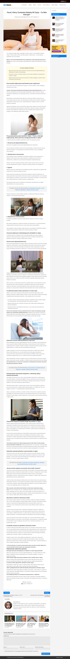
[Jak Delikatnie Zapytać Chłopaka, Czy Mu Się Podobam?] (53, 35)
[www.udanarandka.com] (58, 52)
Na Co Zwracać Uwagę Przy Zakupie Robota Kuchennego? (59, 24)
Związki (35, 17)
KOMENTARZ (6, 635)
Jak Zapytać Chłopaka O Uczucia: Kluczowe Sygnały (59, 40)
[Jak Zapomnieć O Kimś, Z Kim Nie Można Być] (32, 618)
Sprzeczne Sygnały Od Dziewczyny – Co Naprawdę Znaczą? (44, 624)
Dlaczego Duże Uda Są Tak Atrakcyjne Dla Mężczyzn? (21, 624)
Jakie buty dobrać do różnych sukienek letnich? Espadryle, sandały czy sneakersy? (60, 18)
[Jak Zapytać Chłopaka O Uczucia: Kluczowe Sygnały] (53, 40)
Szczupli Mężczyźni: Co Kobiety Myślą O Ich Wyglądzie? (10, 624)
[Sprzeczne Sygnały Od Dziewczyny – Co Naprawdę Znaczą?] (44, 618)
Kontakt (61, 657)
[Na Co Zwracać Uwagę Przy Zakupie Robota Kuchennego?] (53, 24)
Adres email (22, 647)
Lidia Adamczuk (24, 17)
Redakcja (57, 657)
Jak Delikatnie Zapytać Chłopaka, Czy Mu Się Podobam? (59, 35)
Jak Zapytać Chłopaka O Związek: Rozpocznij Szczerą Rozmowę (59, 29)
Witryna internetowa (39, 647)
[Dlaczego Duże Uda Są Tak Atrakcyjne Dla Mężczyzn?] (21, 618)
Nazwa (5, 647)
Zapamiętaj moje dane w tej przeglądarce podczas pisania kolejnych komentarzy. (21, 651)
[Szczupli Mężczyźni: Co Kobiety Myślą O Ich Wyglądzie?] (10, 618)
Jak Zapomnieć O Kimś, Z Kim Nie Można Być (31, 624)
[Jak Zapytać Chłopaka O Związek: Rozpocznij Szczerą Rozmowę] (53, 29)
